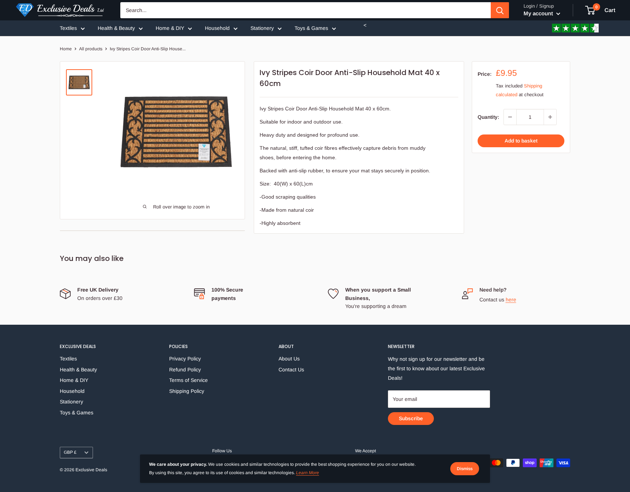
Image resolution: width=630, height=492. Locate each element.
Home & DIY (170, 28)
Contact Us (291, 369)
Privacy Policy (185, 359)
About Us (289, 359)
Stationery (262, 28)
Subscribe (411, 418)
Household (217, 28)
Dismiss (464, 468)
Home (66, 48)
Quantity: (488, 117)
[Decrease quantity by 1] (510, 117)
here (511, 299)
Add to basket (521, 141)
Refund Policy (185, 369)
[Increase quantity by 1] (550, 117)
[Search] (500, 10)
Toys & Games (311, 28)
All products (90, 48)
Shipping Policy (186, 391)
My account (539, 13)
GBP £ (70, 452)
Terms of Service (188, 380)
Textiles (68, 28)
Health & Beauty (116, 28)
